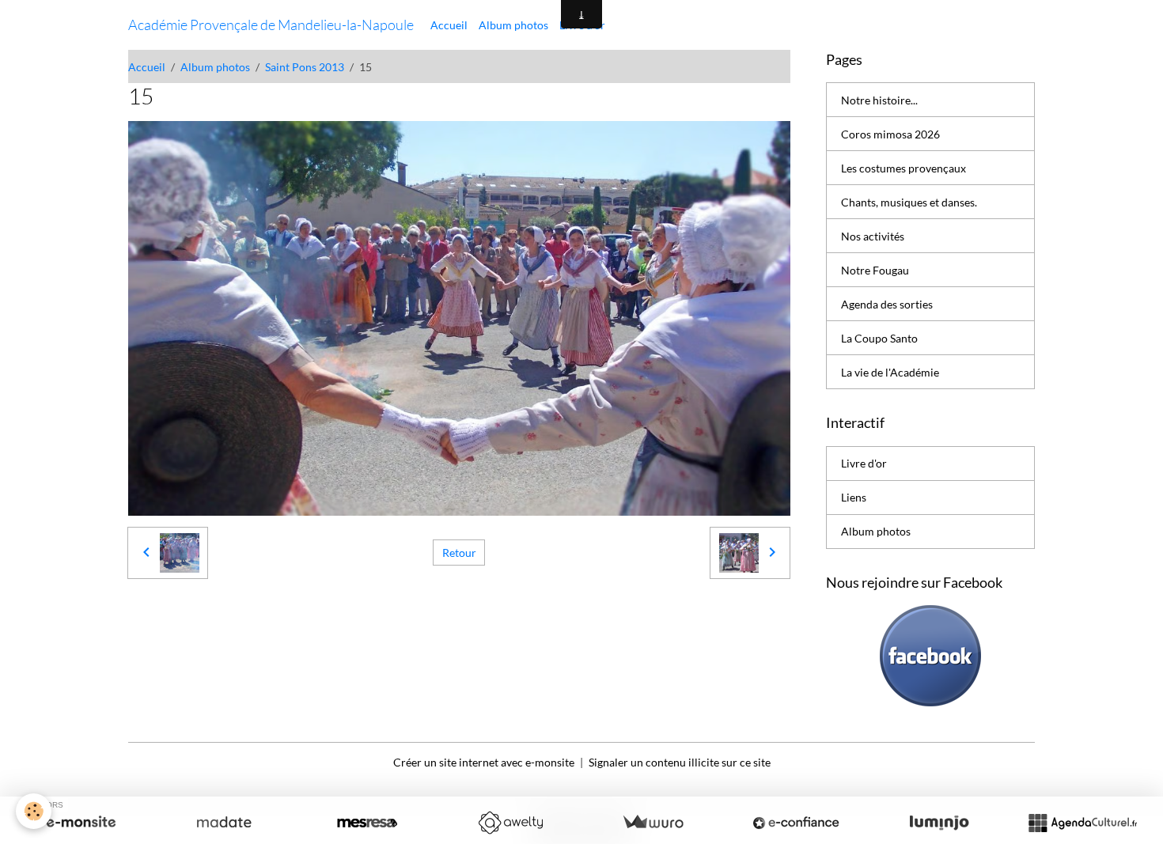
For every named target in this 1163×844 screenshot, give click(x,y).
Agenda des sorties (887, 304)
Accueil (449, 25)
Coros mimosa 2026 (890, 134)
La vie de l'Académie (890, 372)
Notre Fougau (875, 270)
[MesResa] (367, 823)
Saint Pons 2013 (304, 67)
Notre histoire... (879, 100)
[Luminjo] (939, 823)
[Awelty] (510, 823)
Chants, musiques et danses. (909, 202)
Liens (853, 497)
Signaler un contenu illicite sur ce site (680, 762)
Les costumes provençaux (903, 168)
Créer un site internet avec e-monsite (483, 762)
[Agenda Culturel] (1082, 823)
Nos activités (872, 236)
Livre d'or (864, 463)
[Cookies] (33, 811)
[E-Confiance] (796, 823)
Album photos (513, 25)
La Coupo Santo (879, 338)
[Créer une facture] (652, 823)
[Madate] (224, 823)
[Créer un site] (80, 823)
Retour (459, 552)
